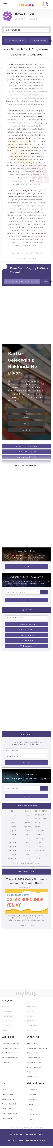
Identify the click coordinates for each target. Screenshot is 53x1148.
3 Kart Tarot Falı (8, 1099)
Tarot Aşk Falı (7, 1094)
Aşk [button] (26, 410)
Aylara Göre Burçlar (34, 1058)
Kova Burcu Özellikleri (26, 446)
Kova (11, 64)
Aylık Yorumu (26, 640)
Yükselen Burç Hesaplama (36, 1048)
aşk (32, 153)
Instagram (33, 1090)
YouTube (32, 1109)
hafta (17, 67)
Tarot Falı (5, 1089)
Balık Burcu (31, 1030)
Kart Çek (26, 566)
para (41, 110)
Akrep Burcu (31, 1011)
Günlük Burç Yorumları (11, 1043)
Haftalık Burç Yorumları (11, 1048)
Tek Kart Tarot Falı (9, 1104)
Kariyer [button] (26, 417)
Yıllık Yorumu (26, 646)
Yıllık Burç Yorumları (10, 1058)
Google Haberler (35, 1114)
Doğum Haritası (32, 1072)
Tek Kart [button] (26, 423)
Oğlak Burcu (31, 1021)
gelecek (39, 233)
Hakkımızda (16, 1134)
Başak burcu (29, 190)
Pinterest (32, 1095)
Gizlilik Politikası (34, 1134)
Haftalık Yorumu (26, 635)
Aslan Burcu (7, 1025)
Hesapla (26, 600)
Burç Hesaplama (32, 1043)
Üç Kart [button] (26, 430)
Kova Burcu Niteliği (26, 462)
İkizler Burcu (7, 1016)
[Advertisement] (26, 315)
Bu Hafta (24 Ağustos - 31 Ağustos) (22, 281)
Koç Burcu (6, 1006)
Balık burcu (15, 110)
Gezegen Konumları (34, 1062)
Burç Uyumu (31, 1053)
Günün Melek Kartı (9, 1113)
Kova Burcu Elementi (26, 457)
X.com (31, 1104)
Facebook (32, 1099)
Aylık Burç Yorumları (10, 1053)
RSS (30, 1119)
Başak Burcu (7, 1030)
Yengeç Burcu (7, 1021)
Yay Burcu (30, 1016)
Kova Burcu (31, 1025)
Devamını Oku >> (26, 925)
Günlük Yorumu (26, 629)
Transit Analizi (32, 1077)
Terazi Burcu (31, 1006)
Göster (26, 762)
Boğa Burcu (6, 1011)
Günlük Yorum (39, 40)
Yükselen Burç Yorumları (11, 1062)
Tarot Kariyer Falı (8, 1109)
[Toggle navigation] (5, 4)
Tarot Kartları (7, 1118)
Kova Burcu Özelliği (26, 451)
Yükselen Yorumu (17, 40)
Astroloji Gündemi (33, 1067)
